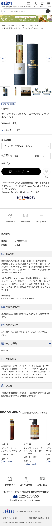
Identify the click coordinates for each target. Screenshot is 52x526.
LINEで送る (10, 222)
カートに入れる (21, 171)
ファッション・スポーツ (16, 26)
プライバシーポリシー (11, 518)
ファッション (33, 26)
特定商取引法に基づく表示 (39, 518)
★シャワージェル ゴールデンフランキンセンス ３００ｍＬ (34, 450)
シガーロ (5, 109)
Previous (3, 59)
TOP (3, 26)
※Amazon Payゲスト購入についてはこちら (20, 192)
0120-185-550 (28, 496)
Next (49, 59)
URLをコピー (41, 222)
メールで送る (26, 222)
